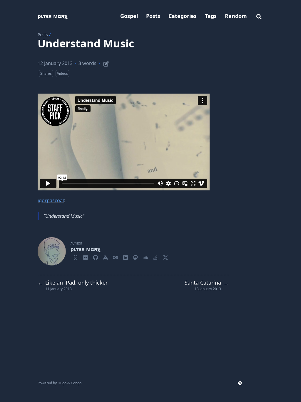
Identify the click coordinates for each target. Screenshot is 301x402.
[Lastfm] (116, 257)
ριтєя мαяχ (53, 15)
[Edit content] (106, 63)
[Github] (96, 257)
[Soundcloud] (145, 257)
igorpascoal (51, 200)
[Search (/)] (259, 16)
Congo (76, 383)
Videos (62, 73)
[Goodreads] (76, 257)
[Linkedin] (126, 257)
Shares (46, 73)
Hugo (62, 383)
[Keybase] (106, 257)
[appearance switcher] (240, 383)
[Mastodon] (136, 257)
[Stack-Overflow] (155, 257)
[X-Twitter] (165, 257)
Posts (43, 34)
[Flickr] (86, 257)
